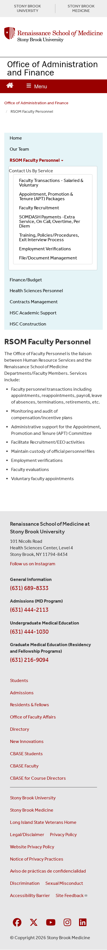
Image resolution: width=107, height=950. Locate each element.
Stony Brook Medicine (31, 810)
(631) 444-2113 (29, 609)
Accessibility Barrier (30, 895)
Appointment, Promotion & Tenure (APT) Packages (46, 196)
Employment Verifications (45, 248)
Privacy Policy (63, 834)
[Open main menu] (36, 86)
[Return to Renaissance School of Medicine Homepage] (9, 84)
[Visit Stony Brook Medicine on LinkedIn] (82, 923)
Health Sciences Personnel (36, 290)
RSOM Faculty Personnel (35, 160)
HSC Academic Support (33, 313)
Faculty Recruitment (39, 207)
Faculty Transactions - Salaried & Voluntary (51, 183)
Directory (19, 729)
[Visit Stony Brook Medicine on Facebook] (17, 923)
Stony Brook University (33, 797)
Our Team (19, 149)
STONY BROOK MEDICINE (81, 8)
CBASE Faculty (24, 766)
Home (16, 138)
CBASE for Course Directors (38, 778)
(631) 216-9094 (29, 659)
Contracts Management (34, 301)
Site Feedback (70, 895)
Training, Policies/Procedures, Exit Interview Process (49, 237)
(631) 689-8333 (29, 588)
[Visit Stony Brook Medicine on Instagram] (67, 923)
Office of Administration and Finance (52, 68)
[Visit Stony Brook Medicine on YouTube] (50, 923)
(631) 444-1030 (29, 631)
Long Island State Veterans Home (43, 822)
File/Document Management (48, 258)
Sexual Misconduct (64, 883)
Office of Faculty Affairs (33, 717)
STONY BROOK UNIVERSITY (27, 8)
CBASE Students (26, 753)
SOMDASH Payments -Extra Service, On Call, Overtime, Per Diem (49, 221)
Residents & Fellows (29, 704)
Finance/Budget (26, 279)
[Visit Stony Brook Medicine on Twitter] (34, 923)
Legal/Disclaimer (27, 834)
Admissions (22, 692)
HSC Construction (28, 324)
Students (19, 680)
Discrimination (25, 883)
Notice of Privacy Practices (36, 859)
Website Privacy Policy (32, 846)
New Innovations (27, 741)
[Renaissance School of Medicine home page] (53, 34)
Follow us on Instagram (32, 563)
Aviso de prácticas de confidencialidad (48, 871)
